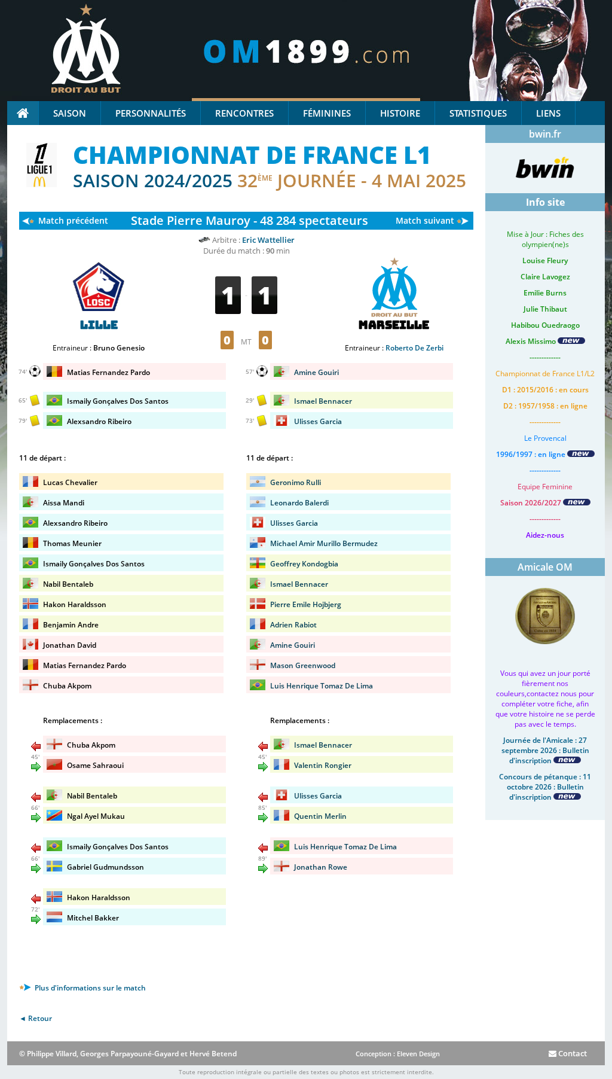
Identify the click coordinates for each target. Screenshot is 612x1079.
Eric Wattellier (268, 239)
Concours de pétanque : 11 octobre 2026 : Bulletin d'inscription (545, 787)
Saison (69, 113)
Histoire (400, 113)
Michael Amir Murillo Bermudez (324, 543)
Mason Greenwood (302, 665)
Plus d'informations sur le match (89, 988)
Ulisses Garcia (318, 421)
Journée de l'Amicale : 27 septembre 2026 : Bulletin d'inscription (545, 750)
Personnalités (150, 113)
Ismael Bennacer (323, 401)
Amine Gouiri (316, 372)
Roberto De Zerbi (414, 348)
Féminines (327, 113)
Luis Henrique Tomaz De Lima (321, 686)
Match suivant (425, 220)
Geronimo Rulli (295, 482)
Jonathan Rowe (320, 867)
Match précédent (73, 220)
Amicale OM (545, 567)
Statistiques (478, 113)
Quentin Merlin (320, 816)
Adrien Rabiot (293, 625)
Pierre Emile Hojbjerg (305, 604)
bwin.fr (545, 134)
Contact (571, 1053)
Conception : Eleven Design (398, 1053)
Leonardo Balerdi (299, 503)
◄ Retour (35, 1018)
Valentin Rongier (322, 765)
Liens (548, 113)
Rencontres (244, 113)
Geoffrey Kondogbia (304, 564)
